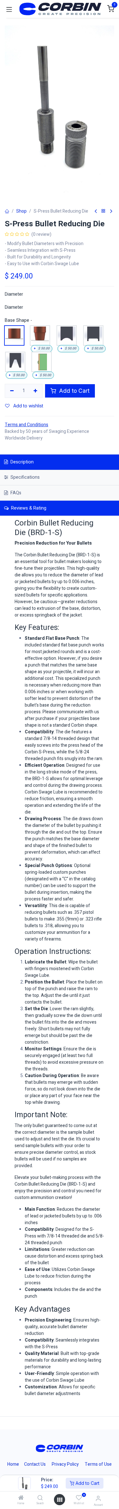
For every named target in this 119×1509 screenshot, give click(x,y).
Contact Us (35, 1464)
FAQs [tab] (15, 493)
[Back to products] (103, 211)
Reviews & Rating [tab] (28, 508)
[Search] (40, 1498)
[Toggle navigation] (9, 9)
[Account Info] (98, 1498)
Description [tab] (21, 462)
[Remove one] (12, 391)
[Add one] (36, 391)
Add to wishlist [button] (27, 405)
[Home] (21, 1498)
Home (13, 1464)
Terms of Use (98, 1464)
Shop (21, 211)
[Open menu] (59, 1500)
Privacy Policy (65, 1464)
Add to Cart (86, 1483)
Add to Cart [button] (73, 390)
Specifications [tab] (24, 477)
